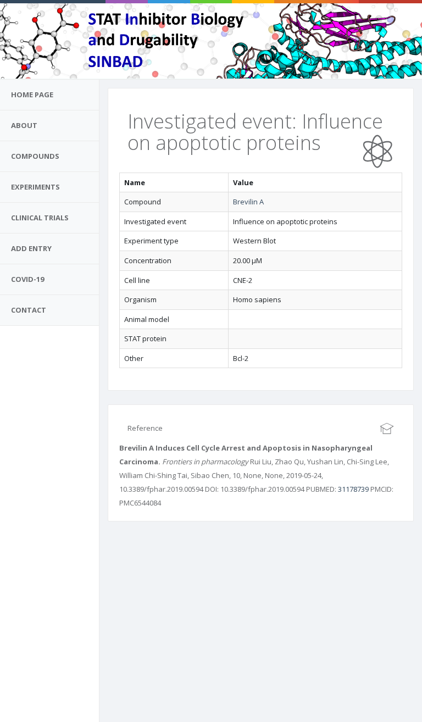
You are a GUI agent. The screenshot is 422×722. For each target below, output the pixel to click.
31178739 (353, 489)
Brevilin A (248, 202)
